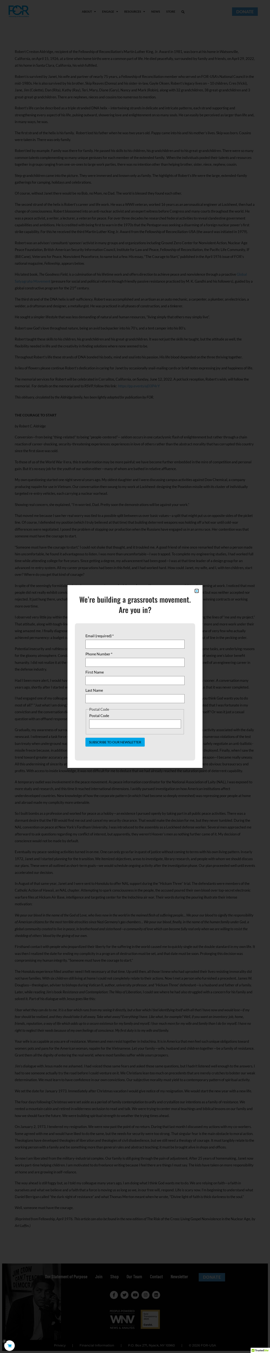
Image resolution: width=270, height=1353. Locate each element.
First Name (94, 672)
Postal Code (99, 715)
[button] (196, 590)
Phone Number (98, 654)
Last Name (94, 690)
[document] (135, 676)
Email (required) (99, 636)
